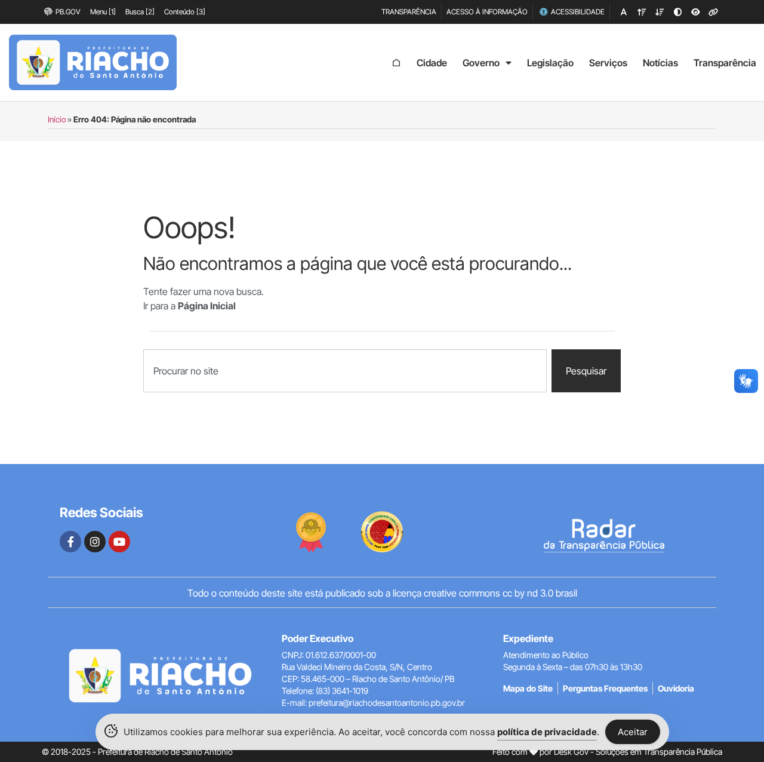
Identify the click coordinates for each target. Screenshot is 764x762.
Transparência (725, 63)
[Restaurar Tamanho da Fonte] (624, 12)
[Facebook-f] (70, 541)
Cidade (432, 63)
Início (57, 119)
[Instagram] (95, 541)
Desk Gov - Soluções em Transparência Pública (638, 751)
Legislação (550, 63)
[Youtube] (119, 541)
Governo (481, 63)
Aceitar (633, 732)
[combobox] (345, 370)
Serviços (608, 63)
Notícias (660, 63)
